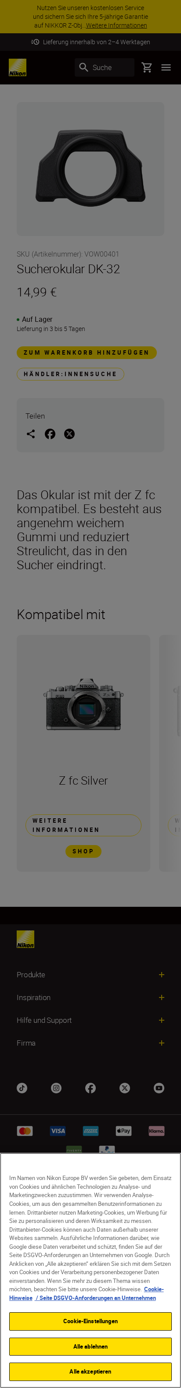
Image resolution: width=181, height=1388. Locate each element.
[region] (90, 1270)
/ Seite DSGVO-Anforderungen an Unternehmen (95, 1298)
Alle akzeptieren (90, 1371)
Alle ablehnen (90, 1346)
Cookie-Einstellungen (90, 1321)
